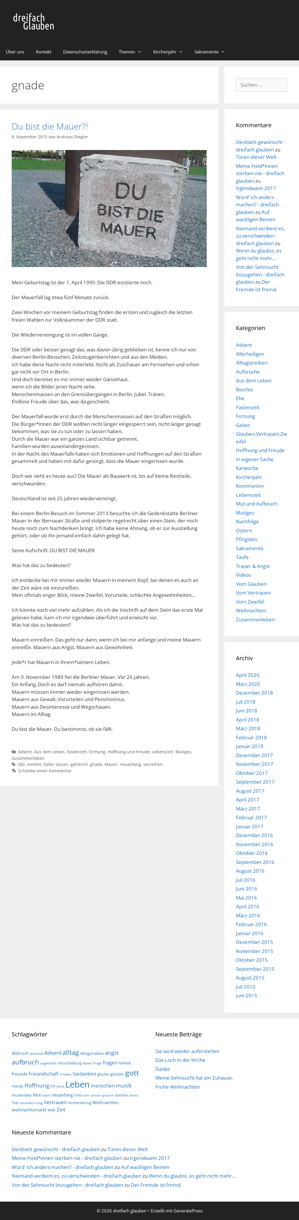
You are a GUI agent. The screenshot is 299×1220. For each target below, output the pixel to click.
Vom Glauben (251, 584)
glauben (117, 1074)
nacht (46, 1095)
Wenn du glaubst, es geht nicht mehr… (192, 1175)
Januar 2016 (249, 933)
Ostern (244, 530)
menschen (103, 1085)
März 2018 (248, 728)
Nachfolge (247, 521)
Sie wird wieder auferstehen (187, 1051)
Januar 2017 (249, 826)
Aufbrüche (248, 371)
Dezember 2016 (254, 835)
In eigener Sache (255, 459)
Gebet (243, 425)
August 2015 (250, 977)
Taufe (242, 557)
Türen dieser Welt (256, 157)
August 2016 (250, 870)
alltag (70, 1052)
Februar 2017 (251, 817)
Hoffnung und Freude (129, 751)
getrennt (79, 764)
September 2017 (255, 781)
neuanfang (130, 764)
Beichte (244, 389)
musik (124, 1085)
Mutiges (183, 751)
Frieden (66, 1074)
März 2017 (248, 808)
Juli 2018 (245, 701)
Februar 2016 (251, 924)
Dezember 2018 (254, 692)
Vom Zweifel (250, 601)
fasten (87, 1063)
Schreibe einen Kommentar (45, 770)
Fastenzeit (77, 751)
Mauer (111, 764)
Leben (77, 1084)
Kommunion (250, 485)
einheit (34, 764)
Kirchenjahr (164, 52)
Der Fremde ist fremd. (156, 1184)
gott (132, 1073)
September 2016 (255, 862)
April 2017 (247, 799)
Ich (52, 1086)
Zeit (61, 1109)
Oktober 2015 (252, 959)
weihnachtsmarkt (29, 1110)
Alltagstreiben (251, 362)
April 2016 (247, 906)
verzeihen (153, 764)
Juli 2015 (245, 986)
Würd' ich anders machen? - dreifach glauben (257, 204)
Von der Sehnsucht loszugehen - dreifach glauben (260, 274)
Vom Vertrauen (253, 592)
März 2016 (248, 915)
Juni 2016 (246, 888)
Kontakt (43, 52)
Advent (25, 751)
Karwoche (247, 468)
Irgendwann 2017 (256, 188)
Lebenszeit (162, 751)
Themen (127, 52)
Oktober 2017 (252, 773)
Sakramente (206, 52)
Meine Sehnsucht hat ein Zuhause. (194, 1077)
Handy (17, 1086)
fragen (110, 1062)
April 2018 (247, 719)
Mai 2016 (246, 897)
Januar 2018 (249, 746)
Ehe (240, 398)
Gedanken (84, 1073)
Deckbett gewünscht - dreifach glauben (56, 1149)
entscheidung (69, 1063)
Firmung (97, 751)
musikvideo (22, 1095)
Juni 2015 (246, 995)
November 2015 (254, 951)
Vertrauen (55, 1102)
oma (78, 1095)
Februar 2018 (251, 737)
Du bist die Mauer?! (50, 126)
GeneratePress (188, 1211)
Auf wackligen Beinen (145, 1167)
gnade (96, 764)
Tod (15, 1102)
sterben (121, 1095)
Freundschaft (44, 1073)
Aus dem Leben (49, 751)
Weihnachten (251, 610)
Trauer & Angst (253, 566)
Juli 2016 (245, 879)
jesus (60, 1086)
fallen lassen (56, 764)
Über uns (15, 52)
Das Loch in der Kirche (180, 1060)
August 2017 (250, 790)
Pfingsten (246, 539)
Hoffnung (37, 1085)
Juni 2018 (246, 710)
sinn (86, 1095)
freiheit (125, 1063)
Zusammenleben (28, 758)
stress (133, 1095)
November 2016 (254, 844)
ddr (21, 764)
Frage (97, 1063)
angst (112, 1052)
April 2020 (247, 675)
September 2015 (255, 968)
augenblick (48, 1063)
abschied (36, 1054)
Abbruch (20, 1053)
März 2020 (248, 684)
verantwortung (31, 1103)
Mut (37, 1095)
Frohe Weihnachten (177, 1086)
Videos (243, 574)
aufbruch (25, 1061)
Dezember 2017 (254, 755)
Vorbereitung (79, 1102)
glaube (103, 1074)
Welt (51, 1110)
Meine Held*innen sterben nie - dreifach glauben (260, 173)
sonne (95, 1095)
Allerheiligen (250, 354)
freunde (19, 1074)
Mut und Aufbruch (256, 503)
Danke (162, 1069)
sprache (107, 1095)
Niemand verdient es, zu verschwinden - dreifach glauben (260, 236)
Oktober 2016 (252, 853)
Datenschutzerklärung (85, 52)
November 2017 (254, 764)
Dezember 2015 (254, 942)
